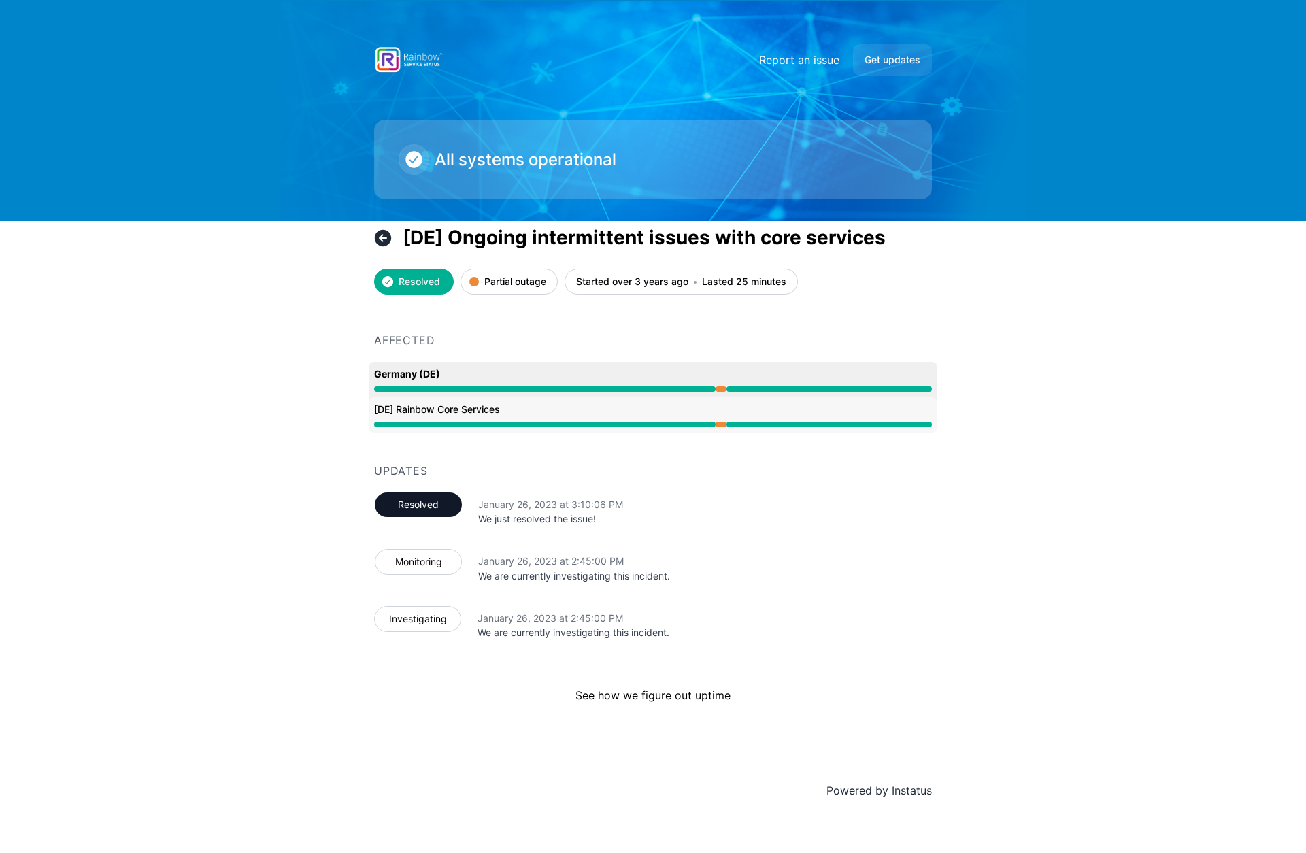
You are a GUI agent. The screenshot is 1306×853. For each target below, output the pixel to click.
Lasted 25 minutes (744, 281)
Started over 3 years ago (632, 281)
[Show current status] (383, 238)
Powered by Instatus (879, 790)
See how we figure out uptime (653, 695)
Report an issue (799, 60)
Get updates (892, 59)
